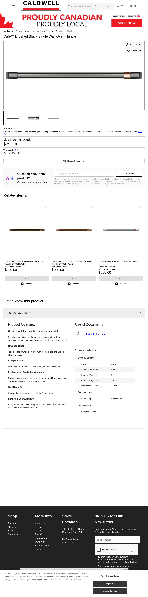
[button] (13, 6)
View (27, 278)
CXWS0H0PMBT (17, 153)
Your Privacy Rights (110, 576)
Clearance (13, 534)
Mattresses (13, 527)
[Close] (143, 583)
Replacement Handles (65, 31)
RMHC (38, 534)
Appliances (8, 31)
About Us (40, 523)
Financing (40, 530)
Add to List (136, 51)
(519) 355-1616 (70, 539)
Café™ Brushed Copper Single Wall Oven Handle (71, 261)
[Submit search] (107, 6)
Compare (28, 283)
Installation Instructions (93, 334)
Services (39, 527)
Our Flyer (40, 541)
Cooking (19, 31)
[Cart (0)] (135, 6)
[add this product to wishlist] (44, 206)
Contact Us (68, 542)
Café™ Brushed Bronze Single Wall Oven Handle (24, 261)
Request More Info (75, 161)
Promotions (41, 538)
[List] (122, 6)
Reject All (110, 583)
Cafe (16, 150)
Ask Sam (129, 174)
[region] (74, 583)
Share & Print (136, 45)
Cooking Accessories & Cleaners (39, 31)
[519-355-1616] (131, 6)
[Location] (127, 6)
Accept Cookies (110, 591)
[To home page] (41, 6)
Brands (11, 530)
